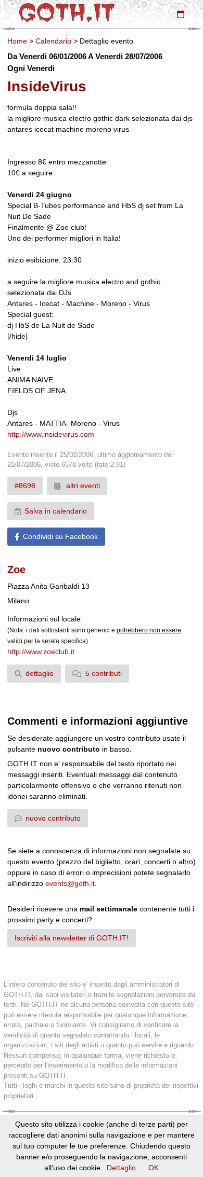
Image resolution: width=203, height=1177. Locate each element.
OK (153, 1168)
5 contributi (103, 673)
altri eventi (82, 485)
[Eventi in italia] (180, 14)
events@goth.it (70, 883)
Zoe (16, 569)
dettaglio (40, 673)
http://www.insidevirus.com (50, 434)
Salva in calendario (55, 511)
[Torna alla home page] (67, 12)
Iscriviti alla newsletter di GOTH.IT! (72, 938)
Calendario (53, 41)
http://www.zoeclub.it (40, 651)
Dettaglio (121, 1168)
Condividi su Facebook (60, 536)
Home (17, 41)
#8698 (25, 485)
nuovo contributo (53, 818)
